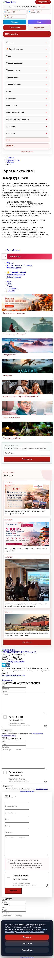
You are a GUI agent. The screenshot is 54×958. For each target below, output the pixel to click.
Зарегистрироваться (16, 275)
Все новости (27, 642)
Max (39, 22)
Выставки (10, 133)
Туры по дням (12, 77)
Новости (11, 291)
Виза (9, 284)
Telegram (14, 22)
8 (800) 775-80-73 (43, 2)
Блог (8, 140)
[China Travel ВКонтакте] (8, 666)
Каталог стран (13, 160)
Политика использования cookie (13, 675)
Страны (9, 42)
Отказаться (27, 943)
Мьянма (10, 162)
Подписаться (27, 459)
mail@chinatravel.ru (27, 152)
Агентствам (11, 98)
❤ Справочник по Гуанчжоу (19, 265)
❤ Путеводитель (14, 268)
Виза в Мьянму (13, 250)
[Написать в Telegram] (4, 666)
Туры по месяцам (13, 84)
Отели (9, 286)
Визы (8, 91)
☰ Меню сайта (11, 34)
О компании (11, 105)
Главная (10, 157)
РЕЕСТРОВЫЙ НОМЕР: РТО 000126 (19, 652)
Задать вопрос (14, 27)
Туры (8, 56)
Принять (27, 937)
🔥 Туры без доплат (14, 49)
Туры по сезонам (13, 70)
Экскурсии (10, 126)
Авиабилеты (12, 288)
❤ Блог (10, 263)
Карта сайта (7, 680)
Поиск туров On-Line (15, 112)
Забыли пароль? (14, 277)
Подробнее (27, 950)
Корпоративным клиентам (17, 119)
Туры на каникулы (14, 63)
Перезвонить (39, 28)
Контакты (10, 146)
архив (43, 7)
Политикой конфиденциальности (30, 931)
